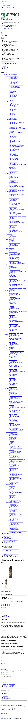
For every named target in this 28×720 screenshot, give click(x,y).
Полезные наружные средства (10, 540)
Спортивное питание (8, 545)
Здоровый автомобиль (8, 536)
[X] (5, 605)
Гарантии (5, 693)
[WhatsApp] (9, 605)
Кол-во (5, 601)
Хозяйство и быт (7, 550)
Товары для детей (7, 547)
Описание (5, 615)
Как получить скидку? (8, 7)
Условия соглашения (8, 686)
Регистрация (6, 3)
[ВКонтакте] (1, 605)
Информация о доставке (9, 684)
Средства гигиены (7, 546)
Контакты (5, 69)
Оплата (5, 10)
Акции (5, 68)
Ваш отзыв (3, 669)
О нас (4, 66)
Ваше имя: (3, 663)
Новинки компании (8, 538)
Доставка (5, 8)
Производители (7, 698)
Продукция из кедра (8, 542)
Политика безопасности (9, 685)
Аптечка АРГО (7, 533)
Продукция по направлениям (10, 74)
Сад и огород (6, 543)
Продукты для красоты (9, 541)
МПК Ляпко (6, 537)
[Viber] (7, 605)
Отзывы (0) (6, 616)
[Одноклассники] (3, 605)
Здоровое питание (7, 534)
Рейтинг (3, 673)
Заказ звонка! (11, 22)
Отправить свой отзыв (6, 676)
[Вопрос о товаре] (1, 612)
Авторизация (6, 5)
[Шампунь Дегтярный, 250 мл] (10, 578)
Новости (5, 67)
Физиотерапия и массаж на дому (11, 549)
